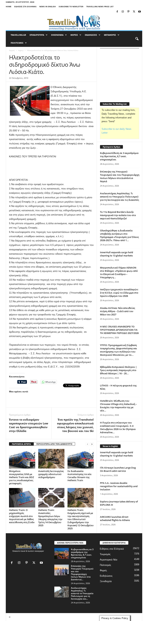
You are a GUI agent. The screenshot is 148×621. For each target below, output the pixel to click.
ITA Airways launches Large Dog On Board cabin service (118, 469)
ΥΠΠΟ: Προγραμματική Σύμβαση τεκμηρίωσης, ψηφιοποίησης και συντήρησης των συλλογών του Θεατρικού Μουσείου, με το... (118, 349)
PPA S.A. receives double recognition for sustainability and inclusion (119, 486)
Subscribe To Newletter (71, 6)
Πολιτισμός (105, 565)
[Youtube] (139, 11)
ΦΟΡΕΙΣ (74, 35)
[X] (134, 11)
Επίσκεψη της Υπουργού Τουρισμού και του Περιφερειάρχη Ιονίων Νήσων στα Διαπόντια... (82, 572)
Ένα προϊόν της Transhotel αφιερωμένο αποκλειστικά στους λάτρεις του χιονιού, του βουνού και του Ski (75, 425)
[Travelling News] (74, 22)
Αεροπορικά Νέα (108, 559)
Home (8, 6)
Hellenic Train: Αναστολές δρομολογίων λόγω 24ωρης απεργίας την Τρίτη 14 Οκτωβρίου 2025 (50, 517)
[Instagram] (123, 11)
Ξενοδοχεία (106, 581)
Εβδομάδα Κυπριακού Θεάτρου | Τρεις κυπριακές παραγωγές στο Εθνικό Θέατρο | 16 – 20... (118, 370)
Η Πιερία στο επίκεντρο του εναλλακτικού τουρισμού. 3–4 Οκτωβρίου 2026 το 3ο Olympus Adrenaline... (118, 427)
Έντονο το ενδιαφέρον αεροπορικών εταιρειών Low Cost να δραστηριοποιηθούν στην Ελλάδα (28, 425)
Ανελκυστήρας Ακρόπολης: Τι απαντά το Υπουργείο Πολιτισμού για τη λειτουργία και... (82, 593)
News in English (47, 6)
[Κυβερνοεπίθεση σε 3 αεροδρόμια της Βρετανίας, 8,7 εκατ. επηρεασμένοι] (61, 553)
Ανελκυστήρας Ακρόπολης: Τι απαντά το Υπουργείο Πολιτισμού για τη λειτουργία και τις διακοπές (119, 196)
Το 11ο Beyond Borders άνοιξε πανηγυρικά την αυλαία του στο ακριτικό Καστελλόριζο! (118, 215)
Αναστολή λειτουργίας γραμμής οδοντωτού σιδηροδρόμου (51, 474)
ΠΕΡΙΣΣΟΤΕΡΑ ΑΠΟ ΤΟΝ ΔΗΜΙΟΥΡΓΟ (54, 444)
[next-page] (92, 444)
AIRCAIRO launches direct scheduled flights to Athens (115, 518)
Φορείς (103, 570)
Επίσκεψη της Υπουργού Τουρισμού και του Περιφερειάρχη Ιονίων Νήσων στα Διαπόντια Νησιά (119, 176)
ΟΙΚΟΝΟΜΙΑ (57, 35)
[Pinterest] (128, 11)
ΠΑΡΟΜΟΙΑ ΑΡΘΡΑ (21, 444)
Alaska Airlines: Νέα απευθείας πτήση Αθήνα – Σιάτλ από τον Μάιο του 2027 (117, 311)
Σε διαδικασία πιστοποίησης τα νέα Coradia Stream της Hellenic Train (79, 475)
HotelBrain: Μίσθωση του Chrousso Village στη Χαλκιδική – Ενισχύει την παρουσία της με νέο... (118, 405)
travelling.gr (18, 35)
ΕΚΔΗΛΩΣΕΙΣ (91, 35)
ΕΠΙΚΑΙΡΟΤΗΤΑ (37, 35)
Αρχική (12, 50)
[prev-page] (87, 444)
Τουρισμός (105, 554)
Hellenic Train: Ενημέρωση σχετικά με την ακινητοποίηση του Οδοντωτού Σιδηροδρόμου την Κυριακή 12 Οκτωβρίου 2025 (80, 519)
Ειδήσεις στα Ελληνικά (25, 6)
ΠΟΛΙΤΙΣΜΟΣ (17, 42)
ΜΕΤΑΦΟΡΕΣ (110, 35)
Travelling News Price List (100, 6)
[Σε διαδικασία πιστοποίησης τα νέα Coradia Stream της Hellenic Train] (81, 458)
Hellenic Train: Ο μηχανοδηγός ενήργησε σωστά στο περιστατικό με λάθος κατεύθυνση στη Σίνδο (21, 516)
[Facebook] (117, 11)
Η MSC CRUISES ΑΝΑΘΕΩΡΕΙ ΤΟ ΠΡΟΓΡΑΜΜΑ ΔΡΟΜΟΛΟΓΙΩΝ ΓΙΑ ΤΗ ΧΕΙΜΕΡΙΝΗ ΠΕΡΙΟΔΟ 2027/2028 (119, 330)
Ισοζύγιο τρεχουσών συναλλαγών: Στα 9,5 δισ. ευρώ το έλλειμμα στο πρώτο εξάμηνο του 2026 (119, 293)
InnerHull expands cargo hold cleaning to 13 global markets (116, 254)
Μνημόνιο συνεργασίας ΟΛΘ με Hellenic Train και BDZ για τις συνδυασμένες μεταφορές (21, 477)
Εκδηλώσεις (106, 576)
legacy (20, 50)
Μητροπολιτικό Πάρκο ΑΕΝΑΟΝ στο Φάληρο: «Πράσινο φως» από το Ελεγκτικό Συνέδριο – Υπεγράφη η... (119, 272)
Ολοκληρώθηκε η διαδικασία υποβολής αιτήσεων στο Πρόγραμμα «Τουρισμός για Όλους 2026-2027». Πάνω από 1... (119, 235)
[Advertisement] (51, 168)
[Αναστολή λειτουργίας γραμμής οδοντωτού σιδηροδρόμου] (51, 458)
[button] (137, 39)
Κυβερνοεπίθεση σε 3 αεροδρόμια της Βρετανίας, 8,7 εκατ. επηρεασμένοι (119, 156)
